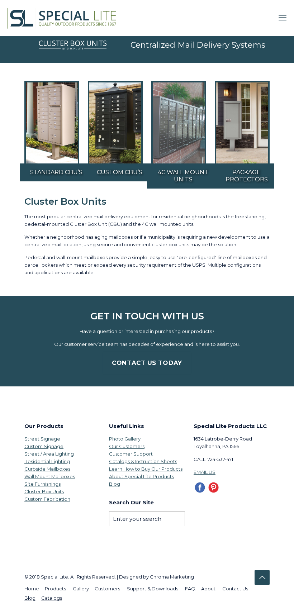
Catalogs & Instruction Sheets (143, 461)
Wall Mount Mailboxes (49, 476)
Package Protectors (247, 176)
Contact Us (235, 588)
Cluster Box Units (44, 491)
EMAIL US (204, 472)
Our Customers (126, 446)
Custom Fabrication (47, 499)
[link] (51, 123)
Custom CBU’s (119, 172)
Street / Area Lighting (49, 454)
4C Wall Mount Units (183, 176)
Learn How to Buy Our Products (145, 469)
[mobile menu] (282, 18)
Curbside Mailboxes (47, 469)
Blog (114, 484)
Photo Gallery (125, 439)
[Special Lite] (64, 18)
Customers (108, 588)
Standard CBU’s (56, 172)
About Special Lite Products (141, 476)
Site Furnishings (42, 484)
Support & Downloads (153, 588)
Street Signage (42, 439)
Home (31, 588)
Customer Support (131, 454)
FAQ (190, 588)
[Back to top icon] (262, 577)
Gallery (81, 588)
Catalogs (51, 598)
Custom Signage (43, 446)
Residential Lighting (47, 461)
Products (56, 588)
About (209, 588)
